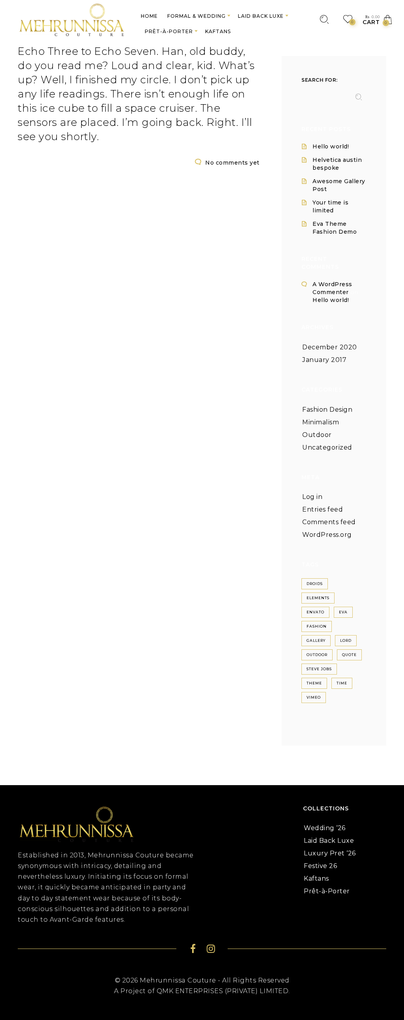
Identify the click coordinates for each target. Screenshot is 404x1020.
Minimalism (320, 422)
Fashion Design (327, 409)
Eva (343, 612)
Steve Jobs (319, 669)
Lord (346, 640)
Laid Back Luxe (329, 840)
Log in (312, 497)
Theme (314, 683)
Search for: (319, 80)
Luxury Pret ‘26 (330, 853)
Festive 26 (320, 866)
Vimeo (314, 697)
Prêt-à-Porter (327, 891)
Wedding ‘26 (325, 828)
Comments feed (329, 522)
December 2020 (329, 347)
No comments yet (232, 162)
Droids (315, 583)
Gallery (316, 640)
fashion (317, 626)
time (342, 683)
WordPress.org (327, 534)
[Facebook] (193, 950)
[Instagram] (211, 950)
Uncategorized (327, 447)
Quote (349, 654)
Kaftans (316, 878)
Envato (315, 612)
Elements (318, 598)
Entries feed (322, 509)
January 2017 (324, 360)
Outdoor (317, 435)
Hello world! (330, 146)
